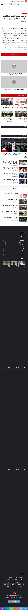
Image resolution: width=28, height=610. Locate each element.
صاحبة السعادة (13, 584)
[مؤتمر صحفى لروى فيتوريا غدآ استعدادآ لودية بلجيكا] (14, 263)
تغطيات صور (20, 252)
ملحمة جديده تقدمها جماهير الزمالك (21, 120)
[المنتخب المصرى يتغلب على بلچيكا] (21, 263)
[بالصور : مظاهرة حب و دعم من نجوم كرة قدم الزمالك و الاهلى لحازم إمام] (23, 169)
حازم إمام (22, 246)
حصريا (23, 584)
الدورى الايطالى (21, 580)
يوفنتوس (14, 586)
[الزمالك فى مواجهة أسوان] (7, 101)
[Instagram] (9, 601)
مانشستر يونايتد (6, 584)
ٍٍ (10, 587)
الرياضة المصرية (21, 242)
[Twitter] (15, 601)
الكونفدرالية (10, 580)
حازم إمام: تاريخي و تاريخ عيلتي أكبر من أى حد (15, 155)
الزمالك (15, 580)
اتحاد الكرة (15, 577)
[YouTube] (12, 601)
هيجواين (19, 586)
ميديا (23, 250)
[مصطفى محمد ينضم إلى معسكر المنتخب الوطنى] (6, 267)
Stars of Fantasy (21, 577)
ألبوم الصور (22, 240)
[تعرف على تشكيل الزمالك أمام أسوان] (21, 101)
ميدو (23, 586)
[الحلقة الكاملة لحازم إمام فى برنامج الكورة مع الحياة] (23, 181)
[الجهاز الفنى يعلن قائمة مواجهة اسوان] (7, 114)
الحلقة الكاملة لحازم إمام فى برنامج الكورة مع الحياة (10, 180)
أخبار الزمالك (19, 11)
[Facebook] (18, 601)
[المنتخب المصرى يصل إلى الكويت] (6, 369)
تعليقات (4, 189)
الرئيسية (24, 11)
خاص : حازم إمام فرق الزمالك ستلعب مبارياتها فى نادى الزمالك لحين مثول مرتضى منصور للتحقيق (10, 162)
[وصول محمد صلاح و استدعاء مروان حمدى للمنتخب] (14, 316)
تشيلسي (13, 582)
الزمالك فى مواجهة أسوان (8, 107)
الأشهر (14, 189)
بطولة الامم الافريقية (20, 582)
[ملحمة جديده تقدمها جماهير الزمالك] (21, 114)
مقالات (23, 248)
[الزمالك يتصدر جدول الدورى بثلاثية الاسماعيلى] (23, 219)
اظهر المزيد (14, 54)
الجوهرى (10, 577)
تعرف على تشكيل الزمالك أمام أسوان (21, 108)
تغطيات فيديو (20, 255)
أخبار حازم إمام (21, 238)
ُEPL (8, 586)
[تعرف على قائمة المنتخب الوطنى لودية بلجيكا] (14, 519)
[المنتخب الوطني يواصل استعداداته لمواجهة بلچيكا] (21, 417)
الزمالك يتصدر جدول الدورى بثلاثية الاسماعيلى (11, 218)
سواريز (19, 584)
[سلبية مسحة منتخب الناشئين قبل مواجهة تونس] (6, 470)
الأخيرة (23, 189)
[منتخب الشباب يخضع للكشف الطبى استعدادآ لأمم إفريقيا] (21, 316)
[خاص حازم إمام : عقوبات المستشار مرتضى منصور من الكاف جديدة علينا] (23, 175)
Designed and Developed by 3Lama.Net (14, 595)
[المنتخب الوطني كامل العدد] (6, 263)
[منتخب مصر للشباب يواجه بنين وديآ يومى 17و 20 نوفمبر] (21, 519)
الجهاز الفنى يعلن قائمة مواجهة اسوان (8, 120)
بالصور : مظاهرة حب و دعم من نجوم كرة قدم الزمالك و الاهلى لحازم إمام (10, 168)
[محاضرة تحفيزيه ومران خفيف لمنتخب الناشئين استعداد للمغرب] (14, 417)
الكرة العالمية (21, 244)
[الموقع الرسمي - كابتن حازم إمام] (14, 4)
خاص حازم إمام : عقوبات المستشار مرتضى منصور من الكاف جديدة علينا (10, 174)
